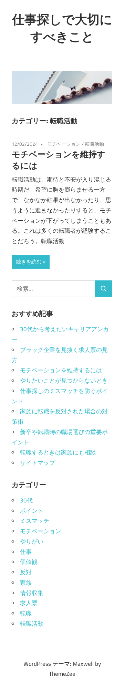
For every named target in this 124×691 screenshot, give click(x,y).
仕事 (26, 551)
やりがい (31, 541)
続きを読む (29, 262)
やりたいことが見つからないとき (64, 380)
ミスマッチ (34, 520)
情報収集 (31, 592)
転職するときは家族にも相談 (58, 452)
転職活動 (94, 143)
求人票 (29, 602)
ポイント (31, 510)
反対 (26, 572)
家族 (26, 582)
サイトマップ (37, 462)
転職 (26, 613)
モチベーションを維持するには (61, 370)
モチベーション (64, 143)
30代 (26, 500)
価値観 (29, 561)
